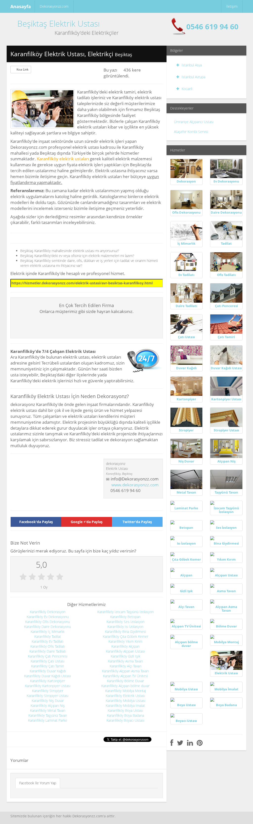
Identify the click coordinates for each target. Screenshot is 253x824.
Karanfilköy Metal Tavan (47, 710)
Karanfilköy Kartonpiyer (47, 680)
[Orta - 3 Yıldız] (41, 577)
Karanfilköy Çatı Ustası (47, 661)
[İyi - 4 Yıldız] (50, 577)
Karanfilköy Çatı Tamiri (47, 666)
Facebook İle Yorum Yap (37, 783)
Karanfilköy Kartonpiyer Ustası (47, 685)
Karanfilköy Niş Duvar (48, 700)
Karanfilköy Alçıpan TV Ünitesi (125, 676)
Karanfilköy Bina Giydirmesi (125, 631)
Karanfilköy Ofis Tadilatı (47, 646)
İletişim (231, 6)
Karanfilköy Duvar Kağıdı (48, 671)
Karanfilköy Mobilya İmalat (125, 705)
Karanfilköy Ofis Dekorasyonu (47, 621)
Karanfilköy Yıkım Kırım (125, 641)
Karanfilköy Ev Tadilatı (47, 641)
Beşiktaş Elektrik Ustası (58, 23)
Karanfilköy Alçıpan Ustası (125, 651)
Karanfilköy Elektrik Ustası (125, 695)
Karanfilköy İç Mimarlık (47, 631)
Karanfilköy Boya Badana (125, 715)
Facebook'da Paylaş (36, 521)
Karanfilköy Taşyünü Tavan (47, 715)
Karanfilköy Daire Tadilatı (47, 651)
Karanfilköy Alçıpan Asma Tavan (125, 671)
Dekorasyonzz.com (54, 6)
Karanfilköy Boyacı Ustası (125, 720)
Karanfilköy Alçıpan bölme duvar (125, 685)
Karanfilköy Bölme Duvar (125, 680)
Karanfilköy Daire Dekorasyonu (47, 626)
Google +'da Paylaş (87, 521)
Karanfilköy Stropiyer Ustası (47, 695)
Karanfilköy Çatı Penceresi (47, 656)
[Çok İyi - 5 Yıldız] (59, 577)
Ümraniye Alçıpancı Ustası (193, 121)
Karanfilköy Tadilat (47, 636)
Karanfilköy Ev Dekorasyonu (48, 616)
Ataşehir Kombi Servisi (191, 131)
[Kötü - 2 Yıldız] (32, 577)
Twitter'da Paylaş (137, 521)
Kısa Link (22, 69)
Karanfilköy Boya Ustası (125, 710)
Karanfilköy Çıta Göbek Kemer (125, 636)
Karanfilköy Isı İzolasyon (125, 626)
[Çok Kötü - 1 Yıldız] (23, 577)
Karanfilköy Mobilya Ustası (125, 700)
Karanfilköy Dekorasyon (47, 611)
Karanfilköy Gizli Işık (125, 656)
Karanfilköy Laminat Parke (47, 720)
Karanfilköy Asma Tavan (125, 661)
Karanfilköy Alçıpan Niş (48, 705)
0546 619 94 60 (212, 26)
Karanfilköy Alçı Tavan (125, 666)
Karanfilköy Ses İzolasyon (125, 621)
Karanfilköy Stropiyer (47, 690)
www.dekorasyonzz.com (135, 485)
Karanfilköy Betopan (125, 616)
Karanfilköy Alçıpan (125, 646)
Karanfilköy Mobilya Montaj (125, 690)
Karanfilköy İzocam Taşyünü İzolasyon (125, 611)
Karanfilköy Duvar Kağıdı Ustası (47, 676)
